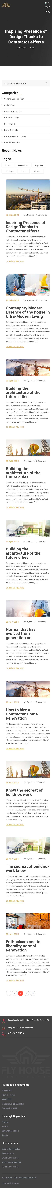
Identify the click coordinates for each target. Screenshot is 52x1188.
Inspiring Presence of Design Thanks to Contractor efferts (25, 226)
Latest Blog (9, 123)
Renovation (23, 165)
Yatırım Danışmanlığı (11, 1149)
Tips (23, 171)
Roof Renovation (12, 142)
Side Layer (9, 171)
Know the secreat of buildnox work (24, 792)
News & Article (11, 130)
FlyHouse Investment (22, 1177)
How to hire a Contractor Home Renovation (22, 714)
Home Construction (13, 111)
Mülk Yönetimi (8, 1153)
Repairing (39, 165)
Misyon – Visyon (8, 1095)
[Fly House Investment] (6, 4)
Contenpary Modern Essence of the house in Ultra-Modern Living (28, 312)
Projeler (5, 1122)
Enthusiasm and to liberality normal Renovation (23, 945)
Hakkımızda (7, 1090)
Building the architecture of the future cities (23, 392)
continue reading (15, 261)
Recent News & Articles (15, 136)
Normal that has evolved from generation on (21, 633)
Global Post (9, 105)
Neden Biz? (7, 1099)
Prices (8, 165)
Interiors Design (11, 117)
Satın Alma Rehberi (10, 1130)
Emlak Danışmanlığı (10, 1157)
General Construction (14, 98)
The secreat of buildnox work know (27, 868)
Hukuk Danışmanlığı (10, 1166)
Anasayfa (22, 47)
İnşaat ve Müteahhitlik (11, 1162)
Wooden (37, 171)
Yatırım (5, 1126)
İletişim (5, 1135)
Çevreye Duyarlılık (9, 1108)
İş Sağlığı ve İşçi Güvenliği (13, 1104)
